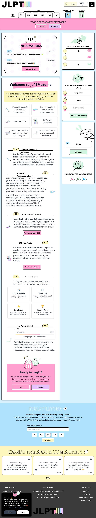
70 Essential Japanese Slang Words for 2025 (47, 491)
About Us (86, 491)
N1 (61, 435)
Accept (23, 512)
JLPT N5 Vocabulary (10, 491)
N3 (48, 435)
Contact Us (86, 494)
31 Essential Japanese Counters (48, 497)
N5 (34, 435)
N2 (55, 435)
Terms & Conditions (86, 497)
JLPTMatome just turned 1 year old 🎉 (21, 63)
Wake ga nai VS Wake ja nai (47, 494)
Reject (10, 512)
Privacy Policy (86, 500)
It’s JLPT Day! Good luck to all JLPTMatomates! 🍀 (25, 54)
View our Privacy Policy (16, 508)
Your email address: (34, 426)
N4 (41, 435)
